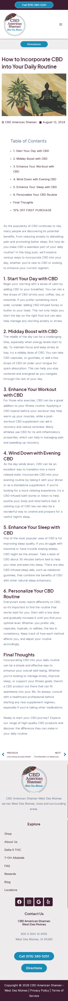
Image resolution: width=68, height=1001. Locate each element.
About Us (10, 842)
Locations (10, 890)
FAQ (7, 866)
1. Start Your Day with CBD (31, 151)
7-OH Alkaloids (14, 857)
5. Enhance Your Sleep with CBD (35, 187)
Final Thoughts (23, 202)
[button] (34, 5)
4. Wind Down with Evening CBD (34, 179)
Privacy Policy (39, 990)
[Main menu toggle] (61, 24)
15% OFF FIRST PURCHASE (32, 210)
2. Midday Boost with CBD (30, 158)
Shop (8, 833)
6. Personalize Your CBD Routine (35, 194)
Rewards (10, 874)
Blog (7, 882)
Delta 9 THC (12, 850)
